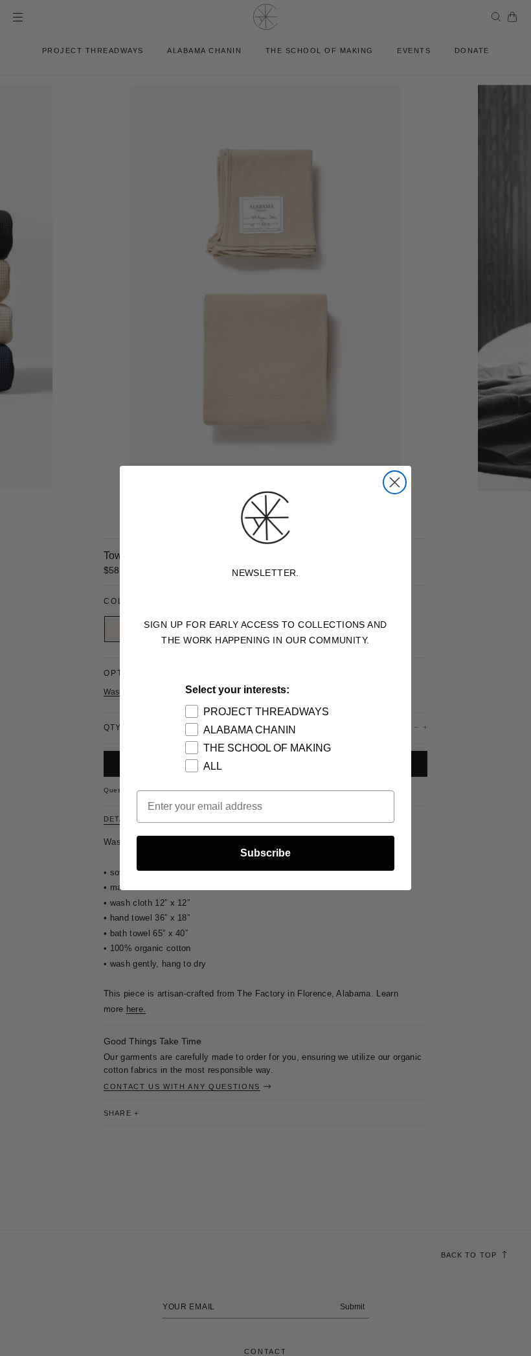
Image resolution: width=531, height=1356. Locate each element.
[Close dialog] (394, 482)
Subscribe (265, 852)
